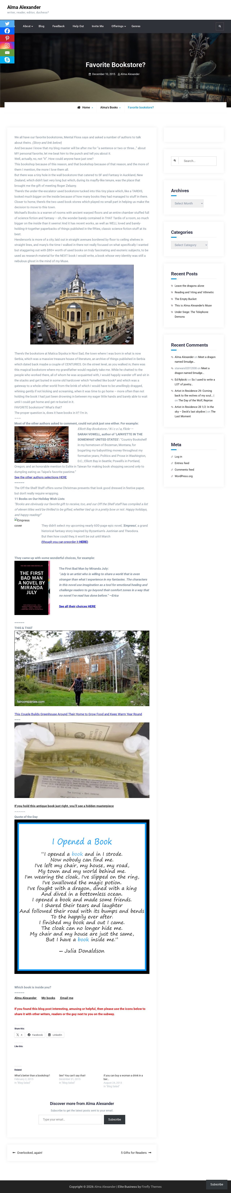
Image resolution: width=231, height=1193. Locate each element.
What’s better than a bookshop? (32, 1075)
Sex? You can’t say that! (72, 1075)
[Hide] (1, 66)
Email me (66, 998)
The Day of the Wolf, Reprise (195, 400)
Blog (42, 26)
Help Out (78, 26)
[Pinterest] (7, 38)
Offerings (118, 26)
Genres (136, 26)
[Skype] (7, 59)
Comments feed (184, 469)
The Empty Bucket (186, 299)
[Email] (7, 52)
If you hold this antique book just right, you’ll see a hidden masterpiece (64, 806)
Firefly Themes (152, 1186)
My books (48, 998)
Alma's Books (109, 107)
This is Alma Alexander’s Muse (193, 305)
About (27, 26)
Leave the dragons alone (189, 285)
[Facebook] (7, 31)
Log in (178, 456)
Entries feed (182, 463)
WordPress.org (184, 476)
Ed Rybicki (181, 379)
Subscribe (114, 1119)
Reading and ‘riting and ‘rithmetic (194, 292)
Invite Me (98, 26)
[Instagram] (7, 45)
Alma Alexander (24, 7)
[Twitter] (7, 23)
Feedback (59, 26)
